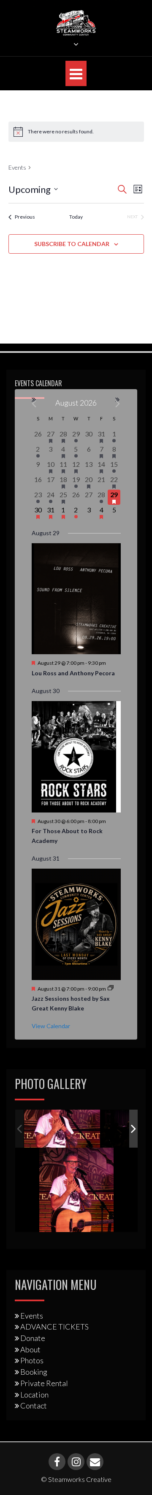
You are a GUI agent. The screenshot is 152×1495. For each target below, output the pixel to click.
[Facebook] (57, 1461)
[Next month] (118, 404)
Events (17, 167)
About (30, 1349)
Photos (31, 1360)
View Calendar (51, 1025)
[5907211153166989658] (62, 1129)
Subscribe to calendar (71, 243)
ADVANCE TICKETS (54, 1326)
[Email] (95, 1461)
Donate (32, 1338)
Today (76, 217)
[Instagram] (76, 1461)
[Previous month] (34, 404)
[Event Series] (111, 988)
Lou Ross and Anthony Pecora (73, 673)
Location (34, 1394)
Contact (33, 1405)
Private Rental (44, 1383)
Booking (33, 1371)
